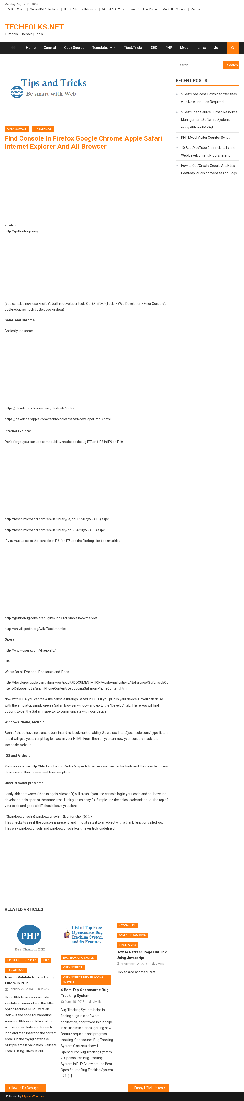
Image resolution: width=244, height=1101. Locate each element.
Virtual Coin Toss (113, 9)
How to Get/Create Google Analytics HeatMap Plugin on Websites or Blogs (209, 169)
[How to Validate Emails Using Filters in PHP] (31, 936)
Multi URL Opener (174, 9)
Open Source (74, 47)
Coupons (197, 9)
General (50, 47)
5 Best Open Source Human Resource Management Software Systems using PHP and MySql (209, 119)
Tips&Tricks (133, 47)
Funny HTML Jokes (148, 1088)
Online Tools (16, 9)
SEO (154, 47)
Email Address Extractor (80, 9)
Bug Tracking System (79, 957)
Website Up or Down (144, 9)
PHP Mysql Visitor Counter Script (205, 137)
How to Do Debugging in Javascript (28, 1088)
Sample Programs (132, 935)
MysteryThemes (33, 1096)
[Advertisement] (87, 189)
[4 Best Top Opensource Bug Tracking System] (87, 935)
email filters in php (21, 960)
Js (216, 47)
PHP (168, 47)
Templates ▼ (102, 47)
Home (31, 47)
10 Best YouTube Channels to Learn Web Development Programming (208, 151)
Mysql (185, 47)
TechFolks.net (34, 26)
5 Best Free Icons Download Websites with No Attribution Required (209, 98)
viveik (45, 989)
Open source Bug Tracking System (83, 980)
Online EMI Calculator (44, 9)
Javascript (127, 925)
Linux (202, 47)
